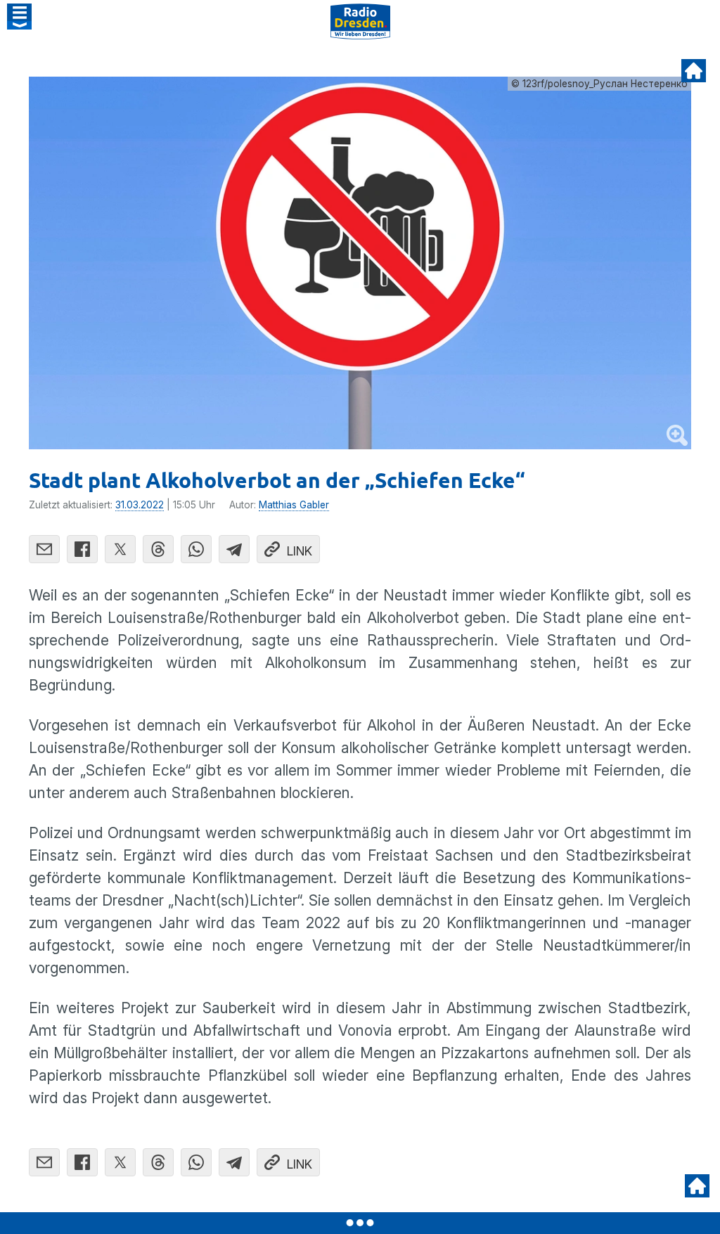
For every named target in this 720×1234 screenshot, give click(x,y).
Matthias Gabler (294, 504)
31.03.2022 (139, 504)
